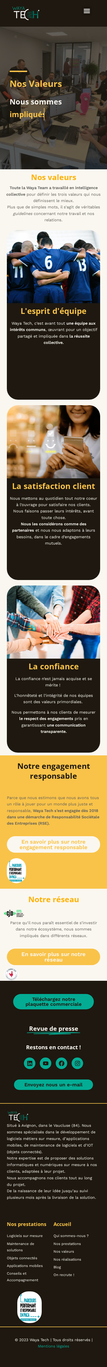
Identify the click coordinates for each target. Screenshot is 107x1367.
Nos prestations (26, 1224)
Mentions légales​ (53, 1346)
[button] (87, 11)
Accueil (62, 1224)
